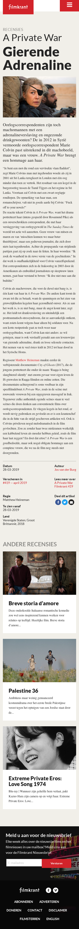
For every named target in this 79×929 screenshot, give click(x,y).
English (52, 919)
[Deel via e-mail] (71, 502)
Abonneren (23, 901)
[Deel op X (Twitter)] (65, 502)
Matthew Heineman (28, 360)
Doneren (14, 910)
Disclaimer (58, 910)
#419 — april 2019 (15, 482)
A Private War (63, 482)
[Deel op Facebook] (58, 502)
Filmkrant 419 (63, 486)
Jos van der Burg (65, 469)
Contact (35, 910)
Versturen (57, 863)
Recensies (13, 29)
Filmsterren (30, 919)
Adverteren (49, 901)
